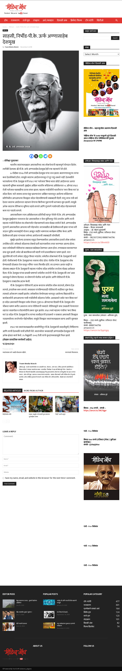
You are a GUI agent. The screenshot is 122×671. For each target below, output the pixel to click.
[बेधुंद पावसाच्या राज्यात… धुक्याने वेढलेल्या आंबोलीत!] (9, 604)
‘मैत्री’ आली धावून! (60, 414)
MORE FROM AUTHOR (33, 390)
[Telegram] (45, 156)
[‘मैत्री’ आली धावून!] (67, 404)
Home (5, 27)
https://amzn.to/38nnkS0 (96, 242)
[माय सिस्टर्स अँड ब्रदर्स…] (49, 614)
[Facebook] (31, 156)
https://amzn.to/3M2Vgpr (95, 410)
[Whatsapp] (41, 156)
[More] (50, 156)
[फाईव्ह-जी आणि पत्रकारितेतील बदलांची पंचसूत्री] (49, 602)
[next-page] (7, 421)
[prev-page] (4, 421)
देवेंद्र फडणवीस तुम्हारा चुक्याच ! (24, 612)
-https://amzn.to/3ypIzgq (96, 329)
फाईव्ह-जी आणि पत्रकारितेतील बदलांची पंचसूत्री (67, 601)
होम (6, 20)
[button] (116, 20)
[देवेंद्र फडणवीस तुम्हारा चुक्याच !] (9, 615)
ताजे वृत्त (26, 20)
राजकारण (15, 20)
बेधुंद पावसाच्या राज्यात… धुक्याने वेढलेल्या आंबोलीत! (26, 601)
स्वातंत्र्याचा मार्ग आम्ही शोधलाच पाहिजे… (15, 352)
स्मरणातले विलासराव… (72, 352)
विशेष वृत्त (11, 27)
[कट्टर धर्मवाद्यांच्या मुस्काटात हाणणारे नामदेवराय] (49, 625)
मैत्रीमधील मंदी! (7, 414)
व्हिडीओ (100, 20)
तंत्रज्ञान (36, 20)
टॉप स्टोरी (89, 20)
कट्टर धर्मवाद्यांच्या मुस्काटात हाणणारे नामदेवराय (66, 624)
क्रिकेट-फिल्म (76, 20)
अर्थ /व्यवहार (48, 20)
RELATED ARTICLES (12, 390)
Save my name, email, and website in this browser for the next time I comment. (40, 478)
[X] (36, 156)
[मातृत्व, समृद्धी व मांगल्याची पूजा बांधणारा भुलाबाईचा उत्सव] (41, 404)
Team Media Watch (12, 47)
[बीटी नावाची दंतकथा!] (9, 626)
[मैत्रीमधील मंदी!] (14, 404)
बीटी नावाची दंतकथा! (22, 623)
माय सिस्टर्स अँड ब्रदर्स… (62, 612)
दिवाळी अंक (62, 20)
